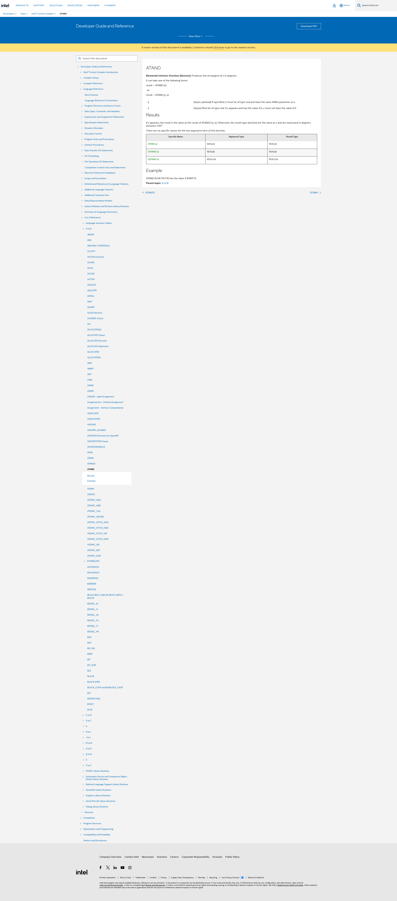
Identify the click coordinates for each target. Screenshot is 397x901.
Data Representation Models (98, 200)
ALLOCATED (93, 351)
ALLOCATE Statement (97, 346)
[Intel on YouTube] (122, 868)
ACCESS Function (95, 256)
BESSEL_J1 (92, 609)
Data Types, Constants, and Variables (102, 111)
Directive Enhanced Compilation (100, 173)
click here (218, 47)
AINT (89, 301)
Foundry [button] (110, 5)
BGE (89, 637)
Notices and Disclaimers (95, 840)
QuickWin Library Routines (98, 790)
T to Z (88, 765)
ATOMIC (91, 494)
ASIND (90, 385)
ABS (89, 240)
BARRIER (91, 583)
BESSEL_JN (92, 614)
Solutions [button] (56, 5)
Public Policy (232, 856)
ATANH (90, 488)
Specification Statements (97, 122)
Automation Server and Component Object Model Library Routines (106, 778)
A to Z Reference (93, 217)
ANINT (90, 368)
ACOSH (91, 279)
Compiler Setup (90, 78)
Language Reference (93, 89)
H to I (88, 732)
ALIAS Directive (94, 312)
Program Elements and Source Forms (103, 105)
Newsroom (148, 856)
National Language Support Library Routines (107, 784)
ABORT (90, 234)
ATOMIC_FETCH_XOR (97, 539)
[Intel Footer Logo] (82, 872)
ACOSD (91, 273)
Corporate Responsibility (195, 856)
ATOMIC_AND (94, 505)
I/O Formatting (92, 156)
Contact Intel (132, 856)
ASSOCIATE (93, 413)
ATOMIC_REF (93, 550)
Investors (162, 856)
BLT (89, 693)
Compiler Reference (93, 83)
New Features (91, 94)
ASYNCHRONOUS (96, 446)
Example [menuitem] (91, 480)
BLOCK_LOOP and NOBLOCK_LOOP (105, 687)
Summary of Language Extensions (101, 212)
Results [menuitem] (91, 475)
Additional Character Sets (97, 195)
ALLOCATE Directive (97, 340)
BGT (89, 642)
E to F (88, 720)
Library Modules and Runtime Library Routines (107, 206)
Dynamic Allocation (94, 128)
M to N (89, 743)
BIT (89, 659)
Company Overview (110, 856)
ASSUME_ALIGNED (96, 430)
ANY (89, 374)
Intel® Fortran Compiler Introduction (100, 72)
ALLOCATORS (94, 357)
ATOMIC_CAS (93, 511)
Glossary (89, 812)
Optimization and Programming (98, 829)
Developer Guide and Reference (96, 66)
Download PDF (309, 26)
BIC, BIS (91, 648)
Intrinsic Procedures (94, 145)
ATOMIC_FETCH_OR (97, 533)
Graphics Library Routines (98, 795)
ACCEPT (91, 251)
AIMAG (90, 296)
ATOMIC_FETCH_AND (97, 527)
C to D (89, 715)
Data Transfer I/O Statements (99, 150)
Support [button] (39, 5)
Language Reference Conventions (101, 100)
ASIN (89, 379)
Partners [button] (94, 5)
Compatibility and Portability (96, 834)
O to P (89, 748)
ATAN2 (90, 458)
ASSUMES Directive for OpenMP (103, 435)
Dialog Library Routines (97, 806)
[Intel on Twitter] (108, 868)
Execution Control (93, 133)
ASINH (90, 391)
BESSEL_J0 (92, 603)
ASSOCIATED (93, 419)
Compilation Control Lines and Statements (105, 167)
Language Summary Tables (99, 223)
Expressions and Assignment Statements (104, 117)
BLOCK (90, 676)
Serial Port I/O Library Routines (101, 801)
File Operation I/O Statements (99, 161)
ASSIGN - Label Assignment (100, 396)
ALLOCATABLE (94, 329)
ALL (89, 324)
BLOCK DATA (93, 681)
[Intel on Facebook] (100, 868)
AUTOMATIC (93, 567)
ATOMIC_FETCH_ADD (97, 522)
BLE (89, 670)
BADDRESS (92, 578)
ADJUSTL (91, 284)
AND (89, 363)
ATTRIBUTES (93, 561)
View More (195, 36)
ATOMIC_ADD (94, 500)
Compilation (89, 818)
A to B (88, 228)
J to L (88, 737)
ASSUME (91, 424)
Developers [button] (75, 5)
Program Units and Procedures (99, 139)
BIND (89, 654)
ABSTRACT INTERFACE (98, 245)
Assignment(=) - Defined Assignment (105, 402)
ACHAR (90, 262)
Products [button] (22, 5)
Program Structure (92, 823)
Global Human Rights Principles (290, 885)
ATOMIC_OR (93, 544)
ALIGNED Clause (95, 318)
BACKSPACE (93, 572)
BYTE (89, 709)
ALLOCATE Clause (96, 335)
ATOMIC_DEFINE (95, 516)
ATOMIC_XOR (94, 555)
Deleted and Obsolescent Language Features (107, 184)
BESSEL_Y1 (92, 626)
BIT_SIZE (91, 665)
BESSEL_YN (93, 631)
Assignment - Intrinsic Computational (105, 407)
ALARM (90, 307)
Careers (174, 856)
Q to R (89, 754)
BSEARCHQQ (93, 698)
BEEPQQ (91, 589)
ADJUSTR (92, 290)
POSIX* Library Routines (97, 771)
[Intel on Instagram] (130, 868)
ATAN (90, 452)
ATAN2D (91, 463)
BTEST (90, 704)
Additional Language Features (99, 189)
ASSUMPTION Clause (97, 441)
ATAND (90, 469)
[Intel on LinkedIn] (115, 868)
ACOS (90, 268)
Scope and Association (95, 178)
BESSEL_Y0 (92, 620)
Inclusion (217, 856)
